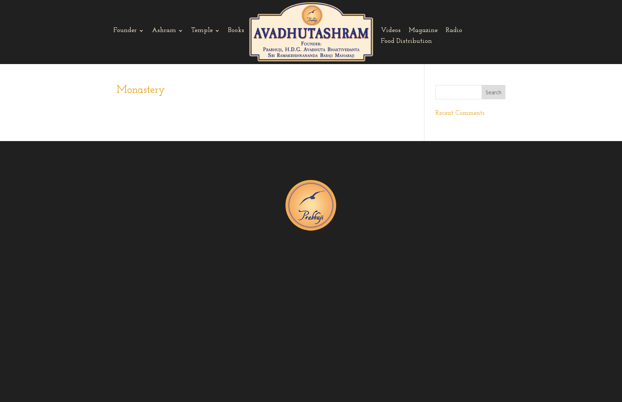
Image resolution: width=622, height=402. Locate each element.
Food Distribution (406, 42)
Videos (391, 31)
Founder (125, 31)
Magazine (423, 31)
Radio (454, 31)
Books (236, 31)
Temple (202, 31)
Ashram (164, 31)
